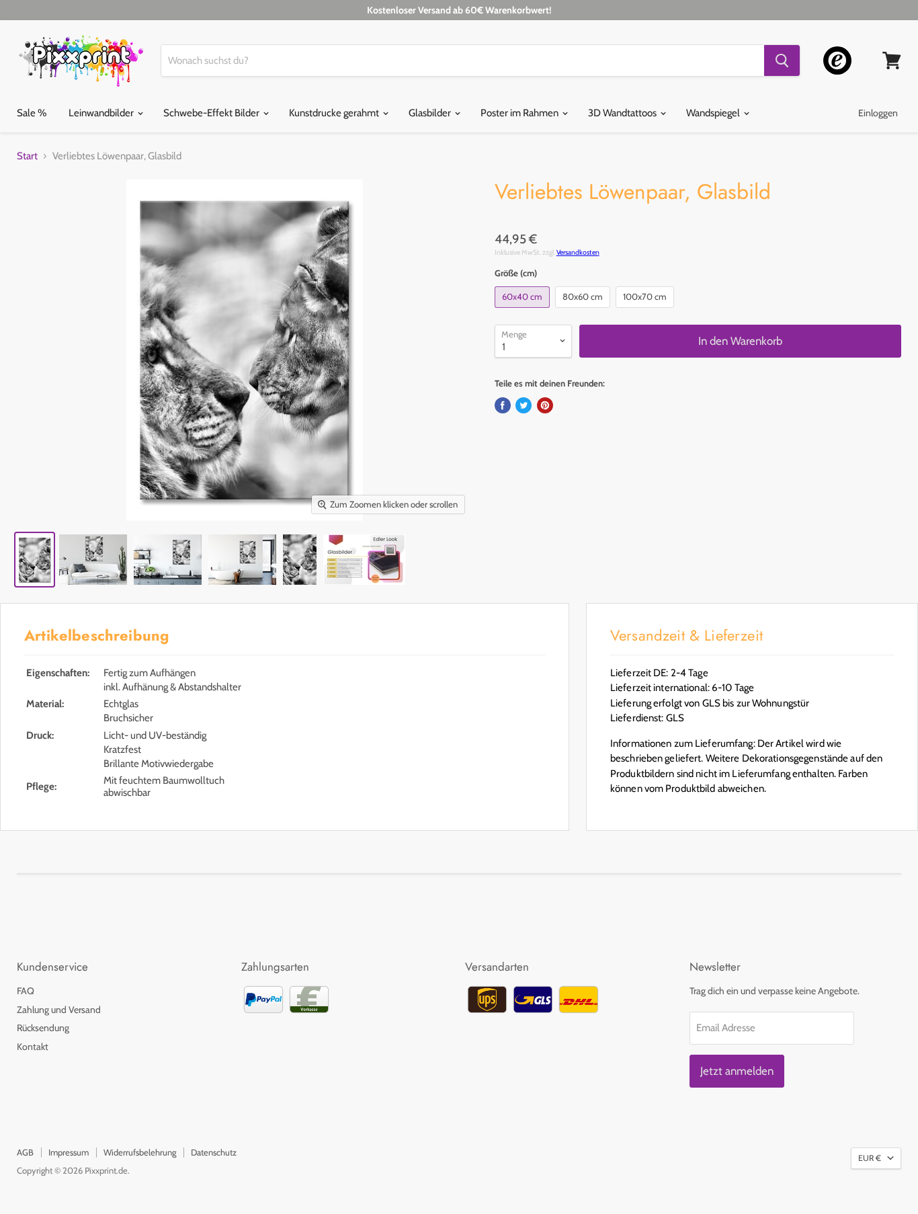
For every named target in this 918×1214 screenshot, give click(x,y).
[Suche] (782, 60)
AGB (25, 1152)
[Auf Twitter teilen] (523, 405)
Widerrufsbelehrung (139, 1152)
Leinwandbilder (102, 113)
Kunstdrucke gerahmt (335, 113)
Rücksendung (43, 1028)
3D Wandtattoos (623, 113)
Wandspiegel (714, 113)
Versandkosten (577, 252)
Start (27, 156)
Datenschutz (214, 1152)
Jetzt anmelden (737, 1071)
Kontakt (32, 1047)
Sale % (31, 113)
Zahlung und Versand (59, 1010)
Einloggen (878, 113)
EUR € (869, 1158)
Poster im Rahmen (520, 113)
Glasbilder (431, 113)
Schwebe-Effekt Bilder (212, 113)
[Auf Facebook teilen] (503, 405)
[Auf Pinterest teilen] (545, 405)
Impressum (68, 1152)
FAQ (25, 991)
